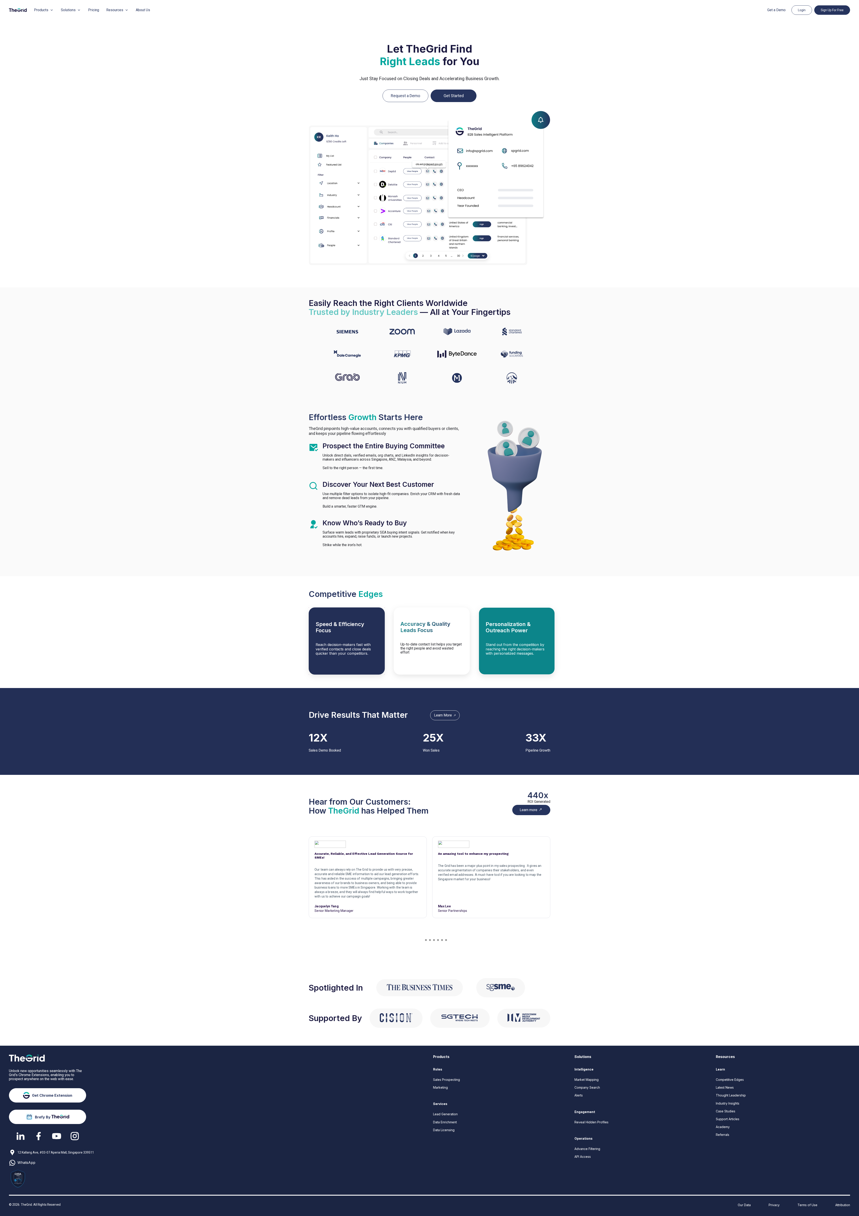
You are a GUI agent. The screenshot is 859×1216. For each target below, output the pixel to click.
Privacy (774, 1205)
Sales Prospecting (446, 1079)
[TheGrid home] (18, 10)
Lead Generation (445, 1114)
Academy (723, 1127)
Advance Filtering (587, 1149)
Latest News (725, 1087)
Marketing (440, 1087)
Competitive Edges (730, 1079)
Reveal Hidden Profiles (591, 1122)
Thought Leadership (731, 1095)
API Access (582, 1156)
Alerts (578, 1095)
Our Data (744, 1205)
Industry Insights (727, 1103)
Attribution (842, 1205)
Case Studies (725, 1111)
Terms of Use (807, 1205)
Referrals (722, 1135)
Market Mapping (586, 1079)
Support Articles (727, 1119)
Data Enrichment (445, 1122)
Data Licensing (444, 1130)
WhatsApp (26, 1162)
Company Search (587, 1087)
